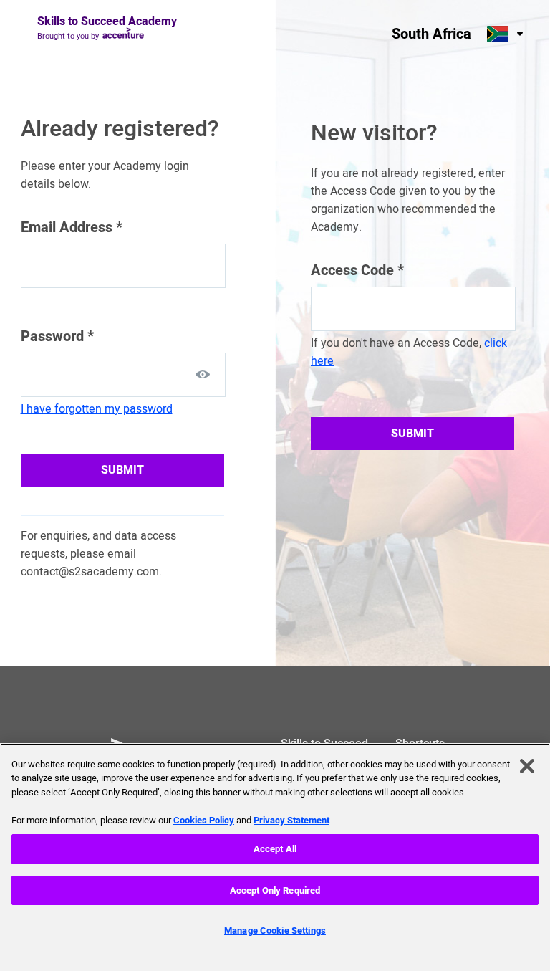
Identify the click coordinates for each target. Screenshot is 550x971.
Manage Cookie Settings (275, 930)
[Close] (527, 766)
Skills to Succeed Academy (107, 21)
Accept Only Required (275, 890)
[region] (275, 857)
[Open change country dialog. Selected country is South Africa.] (506, 34)
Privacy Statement (291, 820)
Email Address (71, 227)
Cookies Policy (203, 820)
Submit (122, 470)
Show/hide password (202, 374)
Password (57, 336)
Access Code (357, 270)
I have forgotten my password (97, 409)
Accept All (275, 849)
